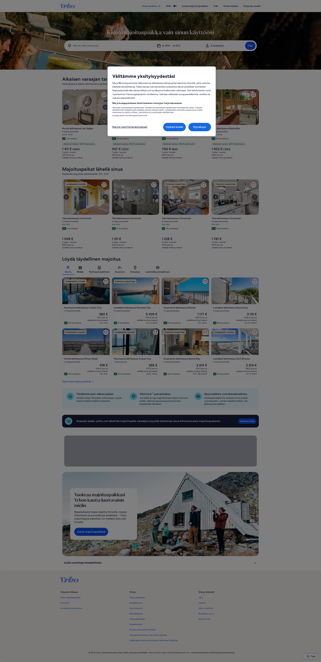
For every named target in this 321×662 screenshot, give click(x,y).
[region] (161, 101)
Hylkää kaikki (174, 127)
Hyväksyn (199, 127)
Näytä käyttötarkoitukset (129, 127)
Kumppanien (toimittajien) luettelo (129, 115)
